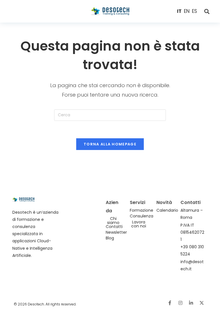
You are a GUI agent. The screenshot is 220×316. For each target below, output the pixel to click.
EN (187, 11)
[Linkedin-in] (191, 302)
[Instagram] (180, 302)
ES (194, 11)
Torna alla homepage (110, 144)
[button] (31, 11)
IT (179, 11)
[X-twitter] (201, 302)
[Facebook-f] (169, 302)
